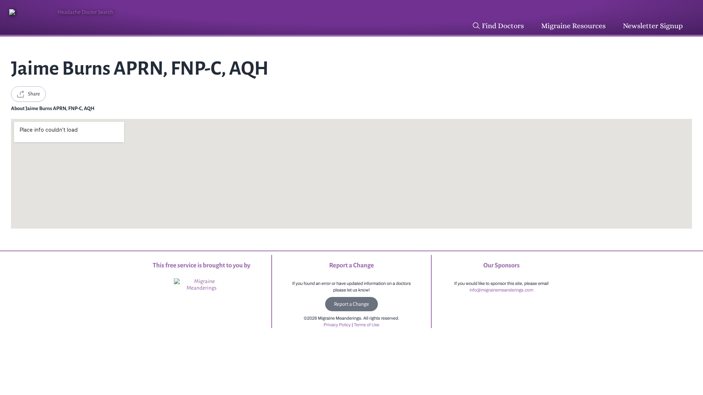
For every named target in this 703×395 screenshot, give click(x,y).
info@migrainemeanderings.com (501, 290)
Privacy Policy (337, 324)
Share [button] (34, 94)
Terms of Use (366, 324)
